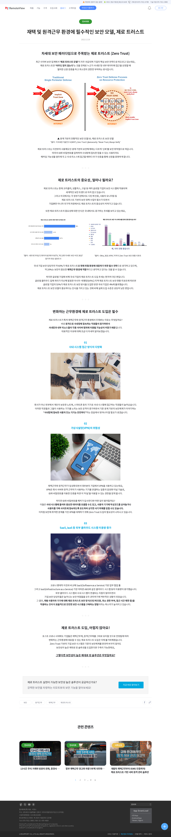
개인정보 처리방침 (127, 834)
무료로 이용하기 (88, 8)
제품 (32, 8)
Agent (140, 820)
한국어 (133, 804)
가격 (45, 8)
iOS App (135, 815)
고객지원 (72, 8)
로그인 (160, 8)
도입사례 (53, 8)
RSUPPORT (25, 834)
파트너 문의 (148, 834)
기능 (38, 8)
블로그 (63, 8)
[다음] (95, 780)
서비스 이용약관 (112, 834)
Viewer (134, 820)
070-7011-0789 (143, 2)
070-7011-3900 (162, 2)
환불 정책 (138, 834)
